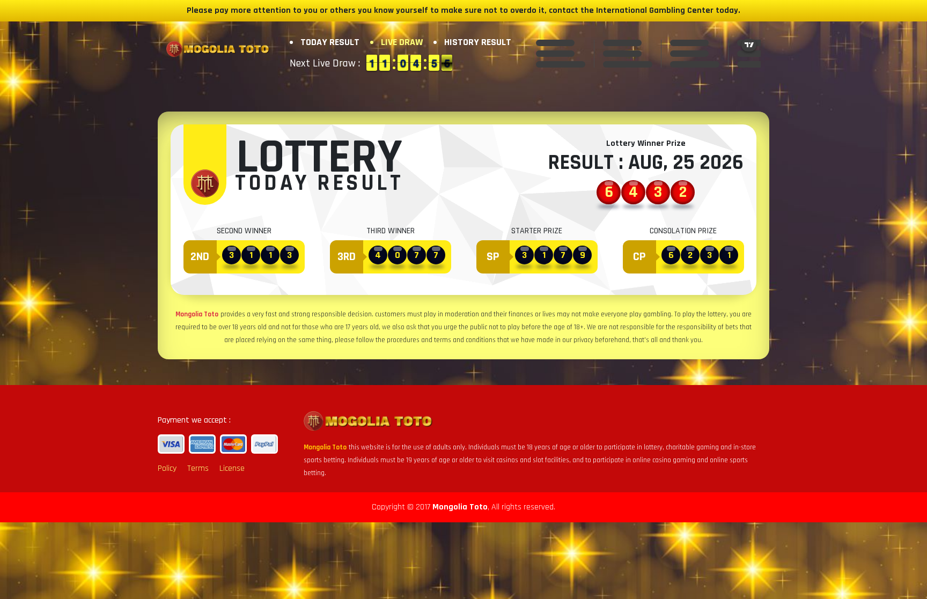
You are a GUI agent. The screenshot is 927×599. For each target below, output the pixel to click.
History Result (477, 42)
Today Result (329, 42)
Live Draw (402, 42)
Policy (167, 468)
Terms (198, 468)
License (232, 468)
